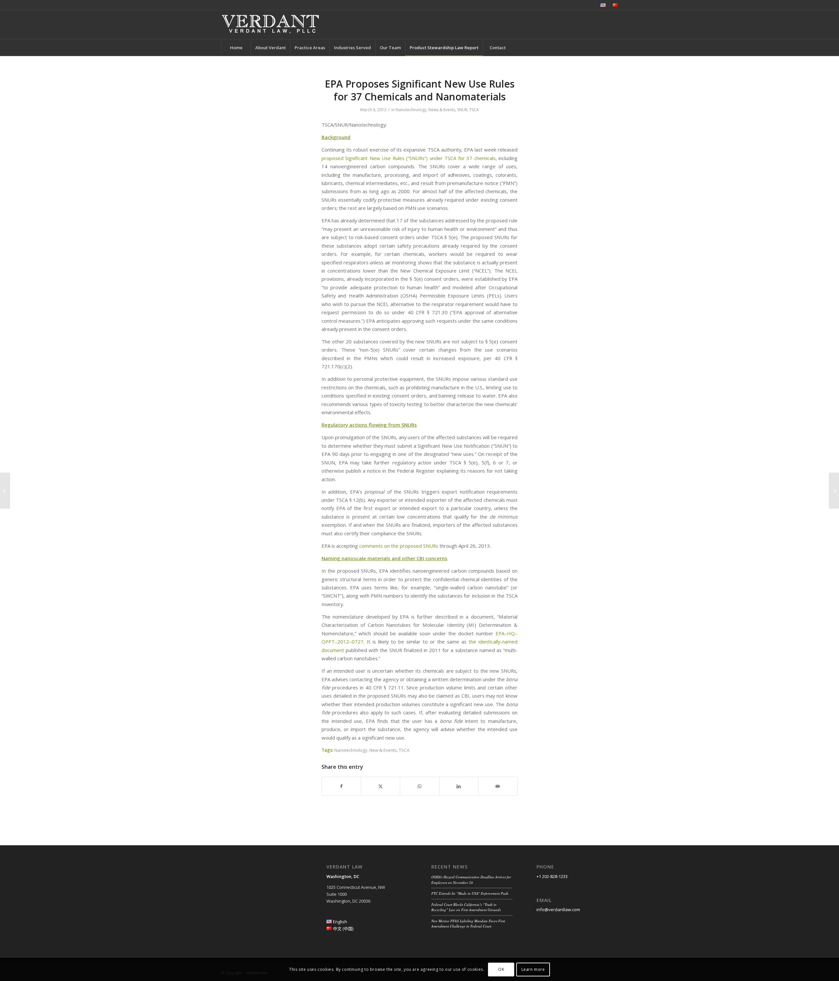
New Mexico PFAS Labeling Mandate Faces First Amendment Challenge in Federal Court (468, 923)
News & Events (441, 109)
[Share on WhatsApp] (419, 786)
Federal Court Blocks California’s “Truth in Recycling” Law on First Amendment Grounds (466, 907)
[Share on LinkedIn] (458, 786)
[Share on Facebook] (341, 786)
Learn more (533, 969)
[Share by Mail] (497, 786)
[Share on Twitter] (380, 786)
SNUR (462, 109)
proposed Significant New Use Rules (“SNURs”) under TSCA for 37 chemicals (409, 158)
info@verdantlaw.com (558, 909)
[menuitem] (603, 5)
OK (501, 969)
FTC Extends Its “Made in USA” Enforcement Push (469, 893)
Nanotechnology (411, 109)
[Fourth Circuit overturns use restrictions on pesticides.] (5, 491)
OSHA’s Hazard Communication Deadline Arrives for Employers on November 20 (471, 879)
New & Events (383, 750)
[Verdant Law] (270, 24)
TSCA (474, 109)
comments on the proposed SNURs (398, 545)
